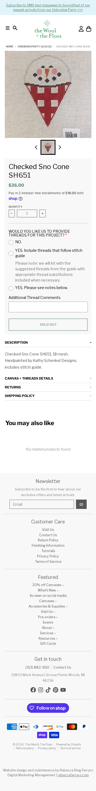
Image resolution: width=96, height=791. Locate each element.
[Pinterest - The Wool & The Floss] (55, 690)
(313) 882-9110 (37, 667)
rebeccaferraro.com (73, 775)
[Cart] (88, 29)
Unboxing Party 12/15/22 (34, 46)
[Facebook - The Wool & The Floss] (33, 690)
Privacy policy (47, 748)
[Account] (81, 29)
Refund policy (25, 748)
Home (9, 46)
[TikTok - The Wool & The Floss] (48, 690)
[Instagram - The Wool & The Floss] (40, 690)
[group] (48, 147)
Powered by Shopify (68, 744)
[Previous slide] (36, 147)
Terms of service (70, 748)
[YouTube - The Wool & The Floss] (63, 690)
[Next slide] (60, 147)
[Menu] (7, 28)
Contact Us (62, 667)
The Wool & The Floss (38, 744)
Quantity (15, 206)
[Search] (15, 28)
